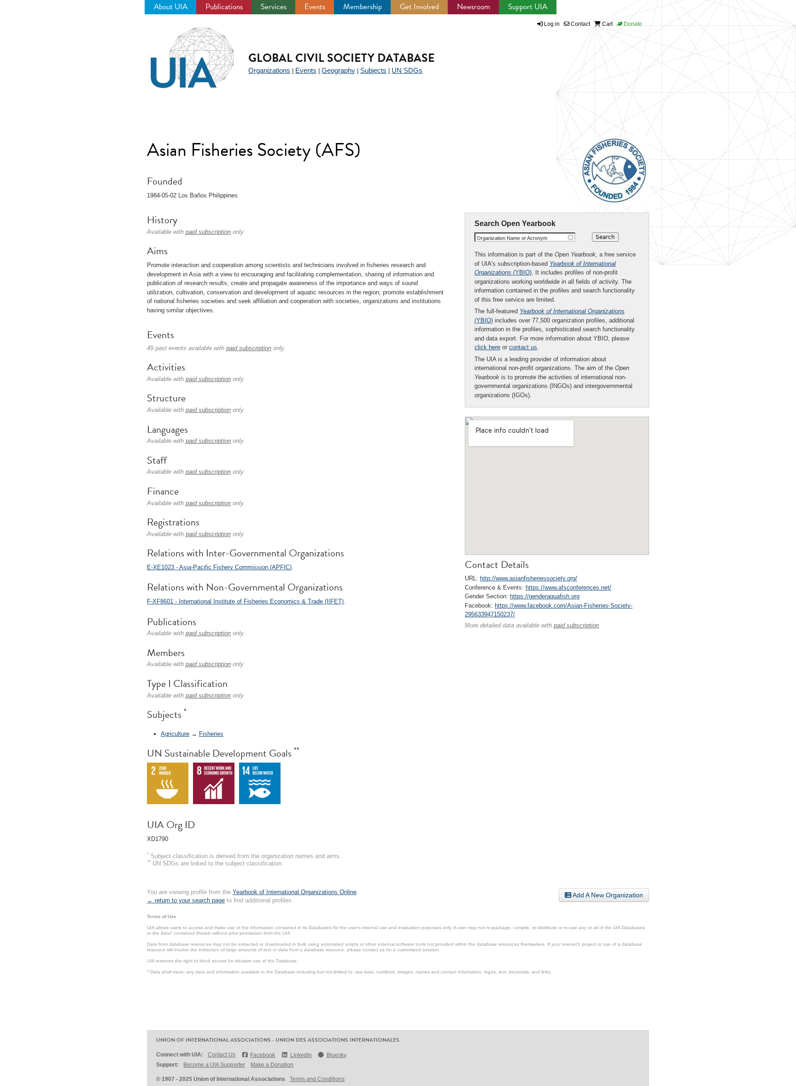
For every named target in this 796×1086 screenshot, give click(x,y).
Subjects (373, 70)
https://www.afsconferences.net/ (568, 587)
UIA (181, 52)
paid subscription (576, 625)
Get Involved (419, 6)
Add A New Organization (607, 895)
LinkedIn (300, 1055)
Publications (224, 6)
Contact (579, 24)
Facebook (262, 1055)
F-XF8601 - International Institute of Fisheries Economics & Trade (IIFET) (245, 601)
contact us (523, 347)
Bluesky (336, 1055)
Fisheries (211, 733)
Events (314, 6)
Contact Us (221, 1054)
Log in (552, 24)
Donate (632, 24)
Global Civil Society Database (341, 57)
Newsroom (473, 6)
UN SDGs (407, 70)
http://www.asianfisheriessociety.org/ (528, 578)
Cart (607, 24)
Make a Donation (272, 1065)
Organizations (269, 70)
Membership (362, 6)
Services (274, 6)
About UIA (170, 6)
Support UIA (527, 6)
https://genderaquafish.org (544, 596)
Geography (338, 70)
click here (487, 347)
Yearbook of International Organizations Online (295, 892)
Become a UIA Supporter (214, 1065)
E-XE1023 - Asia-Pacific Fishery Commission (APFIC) (219, 567)
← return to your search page (186, 900)
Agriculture (175, 733)
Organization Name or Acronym (512, 238)
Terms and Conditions (317, 1079)
